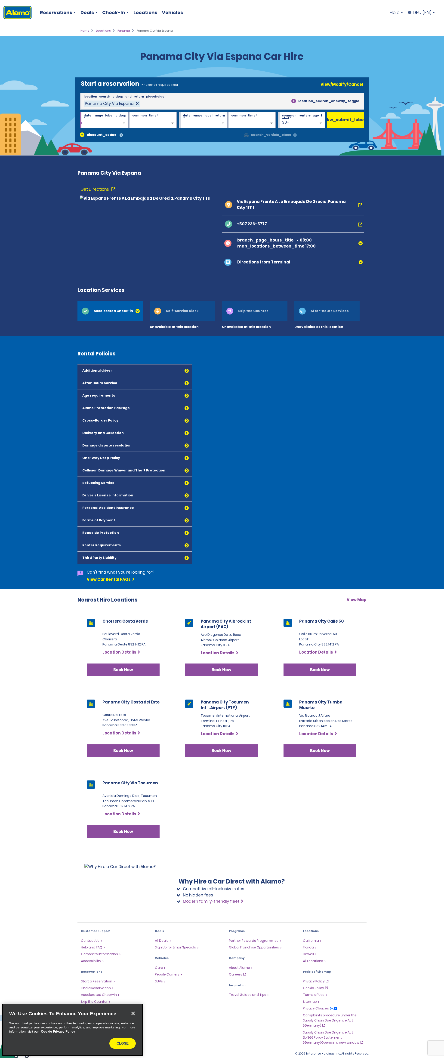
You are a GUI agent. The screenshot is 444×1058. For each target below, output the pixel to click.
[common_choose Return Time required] (251, 120)
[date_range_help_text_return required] (203, 120)
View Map (357, 599)
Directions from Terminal (263, 262)
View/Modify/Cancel (342, 84)
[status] (112, 104)
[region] (72, 1030)
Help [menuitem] (395, 12)
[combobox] (222, 101)
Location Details (119, 652)
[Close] (133, 1013)
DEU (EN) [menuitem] (422, 12)
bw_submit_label (345, 119)
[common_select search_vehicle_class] (246, 134)
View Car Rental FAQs (109, 579)
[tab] (110, 311)
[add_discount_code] (82, 134)
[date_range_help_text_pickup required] (104, 120)
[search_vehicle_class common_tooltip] (295, 135)
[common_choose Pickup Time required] (152, 120)
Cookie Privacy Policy (58, 1031)
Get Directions (95, 189)
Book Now (123, 670)
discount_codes (101, 134)
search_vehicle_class (271, 134)
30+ (286, 122)
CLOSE (123, 1043)
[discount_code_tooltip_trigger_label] (121, 135)
